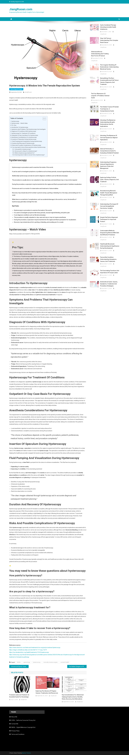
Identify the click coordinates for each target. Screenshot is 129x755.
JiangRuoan (28, 92)
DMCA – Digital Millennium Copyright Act (23, 727)
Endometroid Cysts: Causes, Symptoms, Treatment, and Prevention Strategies (109, 284)
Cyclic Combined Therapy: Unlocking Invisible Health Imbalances (108, 27)
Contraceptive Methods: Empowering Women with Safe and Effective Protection (109, 232)
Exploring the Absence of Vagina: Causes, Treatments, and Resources (47, 692)
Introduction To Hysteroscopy (20, 127)
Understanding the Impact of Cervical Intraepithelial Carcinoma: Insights (109, 206)
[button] (43, 118)
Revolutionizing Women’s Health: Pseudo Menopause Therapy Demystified (108, 193)
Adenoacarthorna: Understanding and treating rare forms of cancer (100, 54)
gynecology (27, 662)
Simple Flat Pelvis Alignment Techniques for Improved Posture (109, 219)
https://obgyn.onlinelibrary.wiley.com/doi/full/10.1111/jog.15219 (28, 650)
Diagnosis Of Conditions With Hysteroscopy (24, 131)
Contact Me (14, 724)
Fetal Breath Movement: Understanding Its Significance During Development (109, 246)
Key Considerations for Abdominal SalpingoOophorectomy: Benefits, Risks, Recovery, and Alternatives (73, 697)
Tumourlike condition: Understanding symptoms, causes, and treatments (108, 259)
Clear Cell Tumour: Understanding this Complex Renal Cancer (109, 40)
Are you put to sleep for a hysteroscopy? (26, 151)
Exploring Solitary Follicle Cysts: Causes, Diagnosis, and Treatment (109, 179)
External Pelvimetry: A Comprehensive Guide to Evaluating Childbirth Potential (109, 151)
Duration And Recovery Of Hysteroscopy (23, 143)
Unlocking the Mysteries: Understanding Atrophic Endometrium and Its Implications (108, 123)
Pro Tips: (14, 125)
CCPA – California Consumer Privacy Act (23, 720)
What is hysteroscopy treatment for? (25, 153)
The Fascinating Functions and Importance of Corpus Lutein (109, 271)
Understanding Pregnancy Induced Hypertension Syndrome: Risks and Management (108, 165)
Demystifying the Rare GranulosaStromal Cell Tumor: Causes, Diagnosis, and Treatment (109, 81)
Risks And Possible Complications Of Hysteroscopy (26, 145)
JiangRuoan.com (20, 9)
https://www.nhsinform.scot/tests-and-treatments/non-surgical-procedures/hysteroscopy (34, 647)
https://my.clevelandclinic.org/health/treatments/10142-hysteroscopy (29, 652)
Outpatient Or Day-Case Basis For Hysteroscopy (25, 135)
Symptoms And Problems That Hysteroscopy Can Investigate (29, 129)
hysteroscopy (15, 121)
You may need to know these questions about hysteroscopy (28, 147)
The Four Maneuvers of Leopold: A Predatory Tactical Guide (100, 95)
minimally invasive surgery (50, 662)
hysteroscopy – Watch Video (20, 123)
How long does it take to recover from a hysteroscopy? (30, 155)
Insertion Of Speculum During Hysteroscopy (24, 139)
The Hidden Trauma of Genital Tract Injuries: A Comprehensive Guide (109, 109)
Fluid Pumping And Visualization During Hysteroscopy (27, 141)
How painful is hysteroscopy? (23, 149)
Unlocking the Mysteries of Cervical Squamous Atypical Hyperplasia (108, 137)
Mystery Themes (26, 753)
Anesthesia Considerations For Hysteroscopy (24, 137)
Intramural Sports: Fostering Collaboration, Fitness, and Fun (20, 666)
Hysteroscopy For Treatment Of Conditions (23, 133)
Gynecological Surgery (16, 89)
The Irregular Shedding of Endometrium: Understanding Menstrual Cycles (109, 67)
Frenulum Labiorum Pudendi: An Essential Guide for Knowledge (19, 696)
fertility (18, 662)
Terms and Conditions (17, 734)
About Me (14, 717)
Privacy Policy (15, 731)
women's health (65, 662)
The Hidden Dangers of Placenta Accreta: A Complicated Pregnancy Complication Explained (78, 666)
